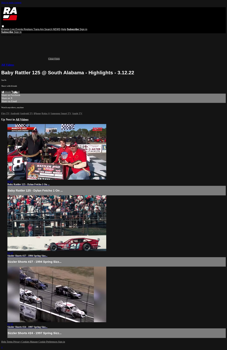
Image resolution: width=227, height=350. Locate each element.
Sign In (18, 32)
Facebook (6, 92)
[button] (3, 26)
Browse (5, 29)
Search (48, 29)
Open (57, 58)
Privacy (17, 341)
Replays (28, 29)
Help (63, 29)
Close (51, 58)
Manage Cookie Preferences (44, 341)
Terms (10, 341)
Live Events (17, 29)
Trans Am (38, 29)
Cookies (25, 341)
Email (17, 92)
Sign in (83, 29)
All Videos (7, 64)
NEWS (56, 29)
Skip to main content (11, 2)
